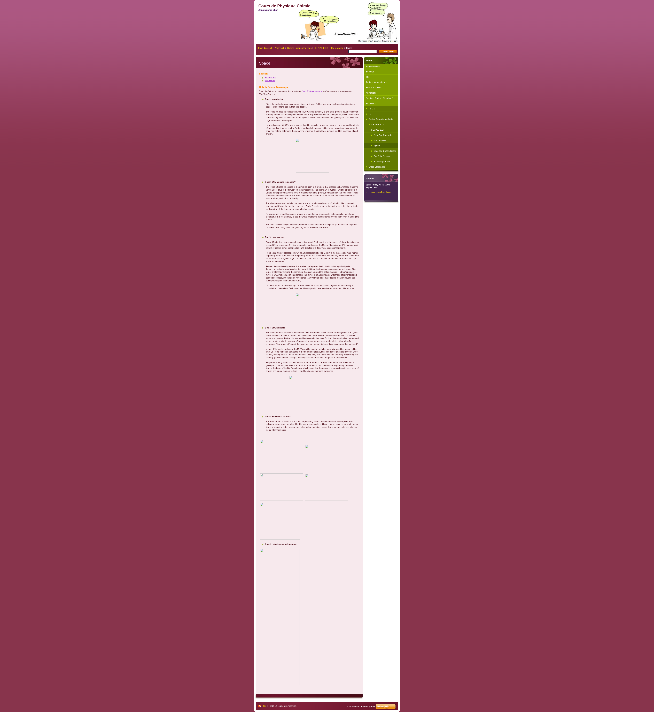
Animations (371, 93)
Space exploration (382, 161)
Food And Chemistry (383, 135)
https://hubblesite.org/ (312, 91)
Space (377, 146)
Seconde (370, 72)
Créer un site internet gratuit (361, 706)
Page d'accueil (265, 48)
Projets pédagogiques (376, 82)
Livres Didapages (377, 167)
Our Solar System (382, 156)
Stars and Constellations (385, 151)
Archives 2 (279, 48)
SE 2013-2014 (378, 124)
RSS (264, 706)
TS (367, 77)
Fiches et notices (374, 87)
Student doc (270, 78)
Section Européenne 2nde (299, 48)
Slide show (270, 80)
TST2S (372, 109)
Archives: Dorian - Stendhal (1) (380, 98)
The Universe (337, 48)
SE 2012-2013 (321, 48)
